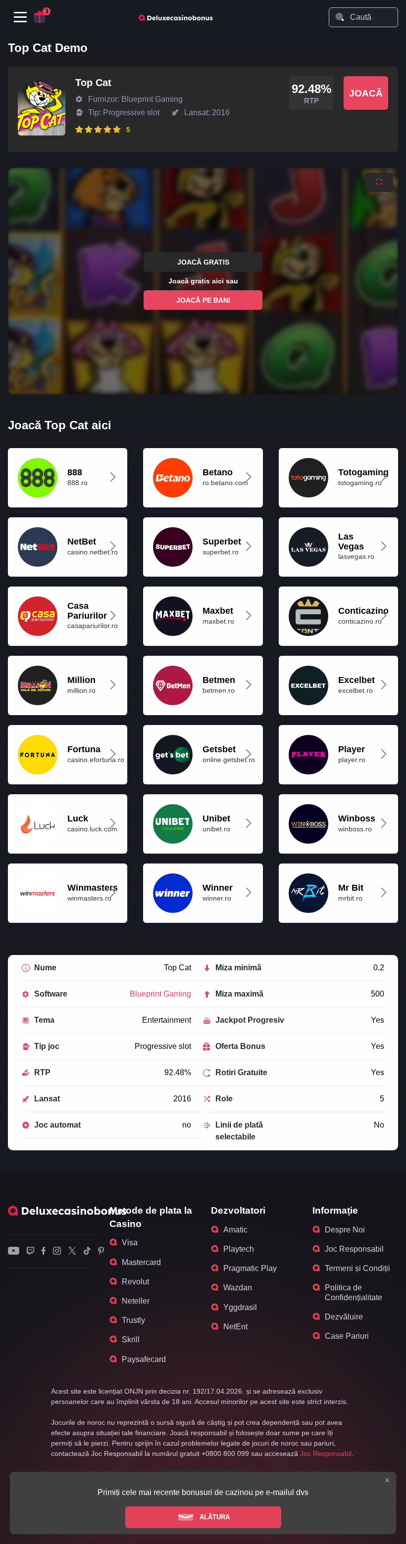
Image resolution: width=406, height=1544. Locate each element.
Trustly (133, 1320)
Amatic (235, 1230)
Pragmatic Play (250, 1268)
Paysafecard (144, 1359)
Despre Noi (345, 1230)
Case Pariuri (347, 1336)
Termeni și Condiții (357, 1268)
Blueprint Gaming (160, 994)
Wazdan (237, 1287)
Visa (130, 1242)
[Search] (340, 17)
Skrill (131, 1339)
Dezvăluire (344, 1317)
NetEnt (235, 1326)
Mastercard (141, 1262)
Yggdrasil (240, 1307)
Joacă (366, 93)
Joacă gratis (203, 262)
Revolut (135, 1281)
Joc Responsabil (354, 1249)
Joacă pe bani (203, 300)
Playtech (238, 1249)
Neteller (136, 1301)
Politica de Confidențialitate (353, 1292)
